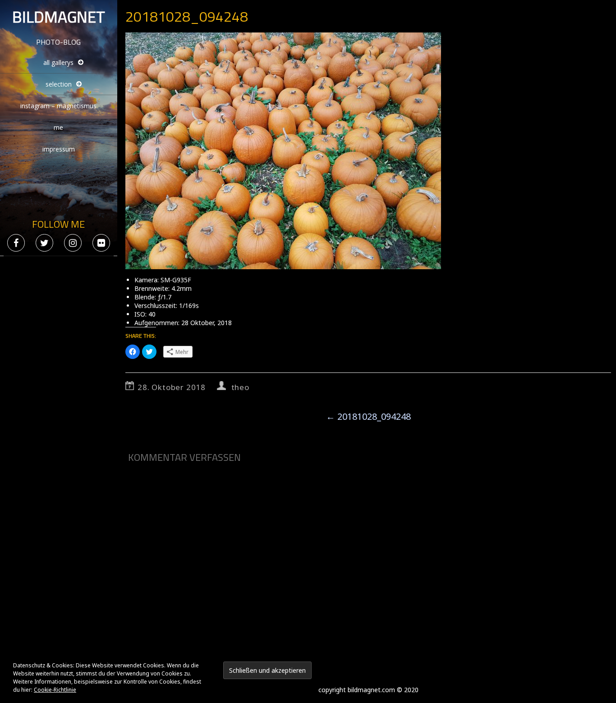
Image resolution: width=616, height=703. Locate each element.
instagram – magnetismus (58, 105)
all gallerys (58, 62)
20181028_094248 (368, 416)
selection (59, 84)
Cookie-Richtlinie (55, 690)
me (58, 127)
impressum (58, 149)
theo (240, 387)
